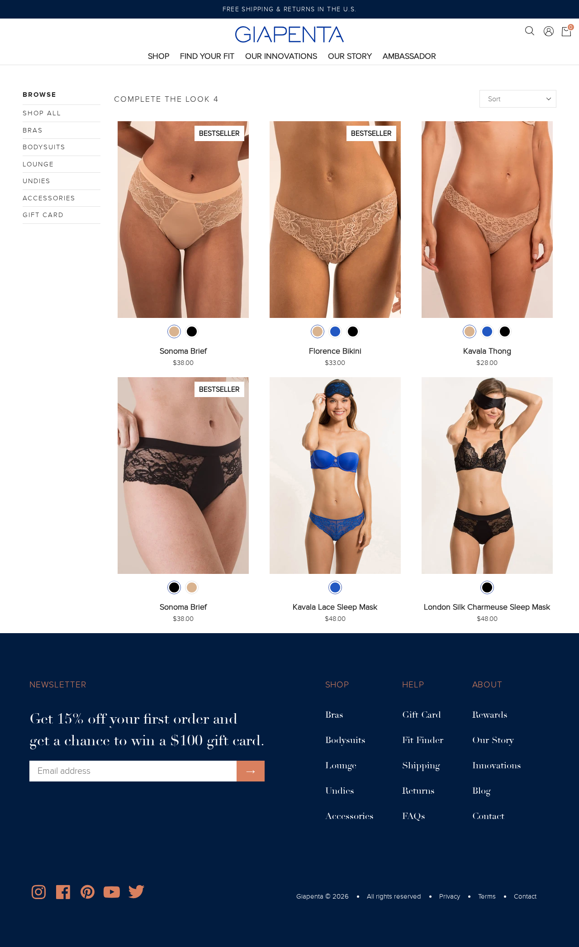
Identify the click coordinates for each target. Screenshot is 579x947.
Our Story (350, 56)
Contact (488, 816)
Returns (418, 791)
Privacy (449, 896)
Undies (37, 181)
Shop (158, 56)
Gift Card (43, 215)
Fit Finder (422, 740)
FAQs (413, 816)
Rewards (490, 715)
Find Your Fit (207, 56)
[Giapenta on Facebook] (63, 894)
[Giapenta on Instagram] (38, 894)
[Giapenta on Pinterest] (87, 894)
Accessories (49, 198)
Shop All (42, 113)
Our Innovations (281, 56)
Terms (487, 896)
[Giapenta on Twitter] (136, 894)
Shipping (421, 766)
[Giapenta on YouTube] (112, 894)
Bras (33, 130)
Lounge (38, 164)
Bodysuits (44, 147)
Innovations (496, 766)
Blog (481, 791)
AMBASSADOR (409, 56)
